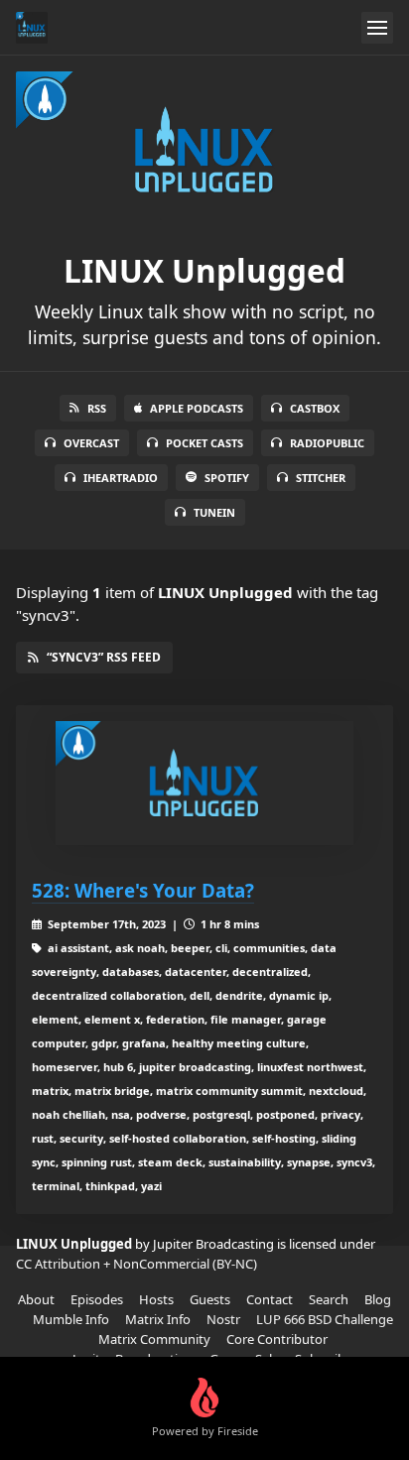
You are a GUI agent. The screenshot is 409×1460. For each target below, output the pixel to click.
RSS (96, 408)
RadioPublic (327, 442)
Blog (377, 1299)
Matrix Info (158, 1319)
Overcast (91, 442)
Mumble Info (71, 1319)
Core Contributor (277, 1339)
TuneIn (214, 512)
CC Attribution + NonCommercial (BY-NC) (136, 1264)
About (36, 1299)
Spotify (226, 477)
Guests (210, 1299)
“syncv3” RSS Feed (104, 657)
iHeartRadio (120, 477)
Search (328, 1299)
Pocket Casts (204, 442)
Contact (269, 1299)
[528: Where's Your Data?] (204, 783)
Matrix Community (154, 1339)
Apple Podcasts (196, 408)
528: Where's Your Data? (143, 890)
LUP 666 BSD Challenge (324, 1319)
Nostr (223, 1319)
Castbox (315, 408)
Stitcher (320, 477)
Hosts (156, 1299)
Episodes (96, 1299)
